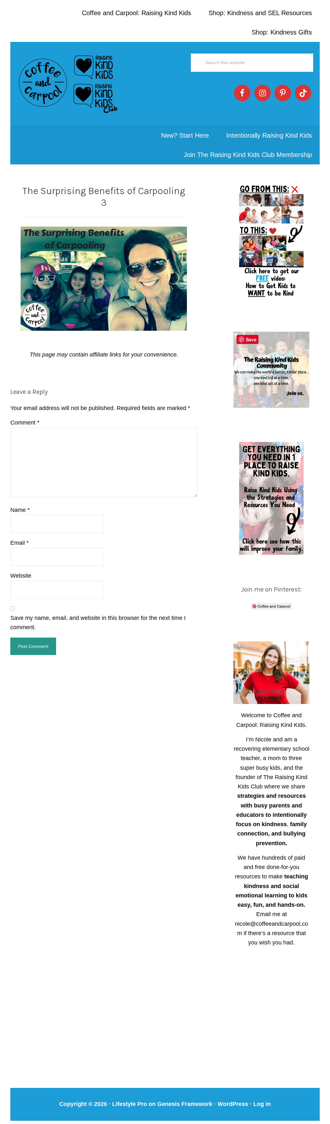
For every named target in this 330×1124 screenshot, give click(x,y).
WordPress (233, 1104)
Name (20, 510)
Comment (24, 422)
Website (20, 575)
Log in (262, 1104)
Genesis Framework (184, 1104)
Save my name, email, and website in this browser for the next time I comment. (98, 622)
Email (19, 543)
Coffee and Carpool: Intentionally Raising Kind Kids (68, 83)
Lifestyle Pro (129, 1104)
